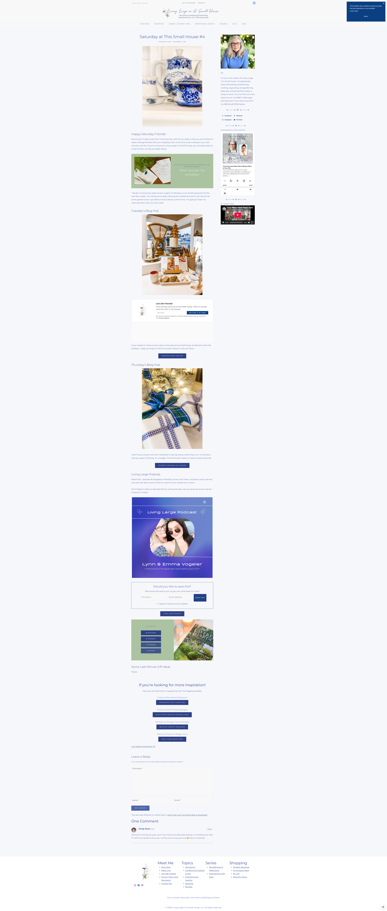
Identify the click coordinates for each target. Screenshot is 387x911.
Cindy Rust (144, 828)
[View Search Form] (254, 3)
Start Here (166, 867)
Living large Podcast (172, 613)
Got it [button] (366, 16)
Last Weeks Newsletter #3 (143, 746)
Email (178, 800)
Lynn (169, 41)
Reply (209, 829)
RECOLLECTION (231, 104)
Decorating (190, 867)
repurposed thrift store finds (172, 702)
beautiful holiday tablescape (172, 727)
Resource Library (140, 3)
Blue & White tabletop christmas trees (172, 714)
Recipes (188, 887)
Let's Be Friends (168, 874)
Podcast (201, 3)
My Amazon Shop (241, 870)
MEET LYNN (241, 98)
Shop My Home (240, 877)
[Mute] (249, 222)
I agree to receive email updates (173, 604)
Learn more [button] (354, 11)
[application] (238, 215)
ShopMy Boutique (241, 867)
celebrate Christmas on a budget (172, 465)
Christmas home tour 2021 (172, 356)
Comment (137, 768)
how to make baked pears (172, 739)
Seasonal (189, 883)
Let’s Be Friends (189, 3)
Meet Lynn (166, 870)
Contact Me (166, 883)
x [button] (383, 3)
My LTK (236, 874)
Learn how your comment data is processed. (187, 815)
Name (135, 800)
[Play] (223, 222)
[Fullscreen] (252, 222)
